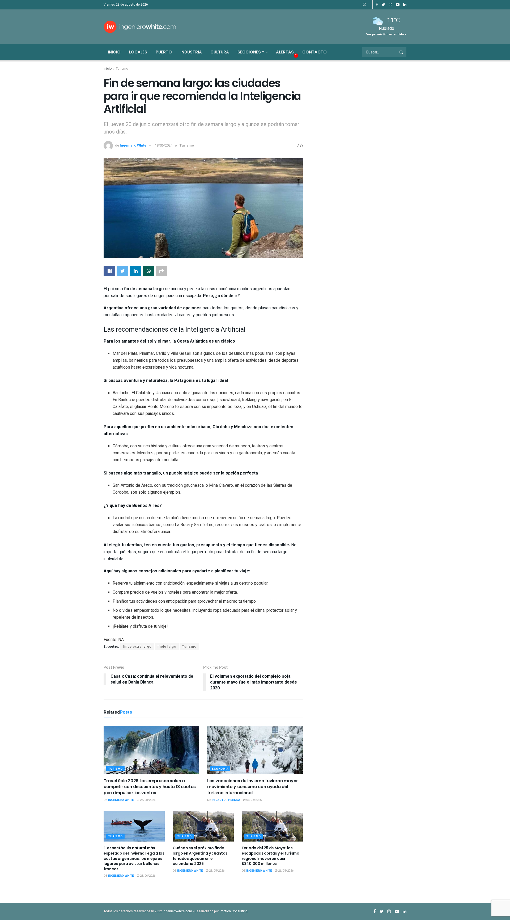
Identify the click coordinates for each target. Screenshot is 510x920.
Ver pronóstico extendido (385, 34)
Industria (191, 52)
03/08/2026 (253, 800)
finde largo (167, 646)
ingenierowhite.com (177, 911)
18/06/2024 (163, 145)
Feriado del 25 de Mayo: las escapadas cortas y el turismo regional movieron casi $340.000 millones (270, 855)
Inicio (114, 52)
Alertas (285, 52)
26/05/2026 (285, 870)
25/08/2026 (147, 800)
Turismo (122, 68)
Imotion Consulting (234, 911)
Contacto (314, 52)
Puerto (164, 52)
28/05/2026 (216, 870)
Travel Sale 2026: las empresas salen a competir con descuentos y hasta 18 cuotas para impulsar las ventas (150, 787)
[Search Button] (401, 52)
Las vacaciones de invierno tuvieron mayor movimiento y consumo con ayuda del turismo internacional (252, 787)
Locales (138, 52)
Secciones (249, 52)
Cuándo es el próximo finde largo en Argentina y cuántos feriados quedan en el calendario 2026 (200, 855)
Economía (220, 769)
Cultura (219, 52)
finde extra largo (137, 646)
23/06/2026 (147, 875)
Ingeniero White (133, 145)
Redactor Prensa (226, 800)
